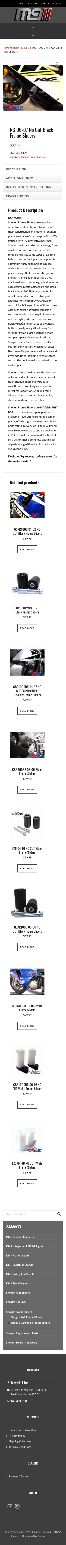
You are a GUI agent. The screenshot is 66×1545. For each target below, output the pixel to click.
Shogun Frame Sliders (23, 47)
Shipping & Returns (20, 1441)
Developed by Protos (33, 1535)
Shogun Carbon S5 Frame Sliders (30, 1322)
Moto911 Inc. (20, 1382)
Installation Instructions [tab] (28, 187)
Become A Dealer (19, 1476)
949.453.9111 (18, 1401)
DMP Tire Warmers (17, 1283)
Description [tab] (16, 169)
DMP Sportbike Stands (19, 1264)
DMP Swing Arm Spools (20, 1274)
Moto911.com (33, 14)
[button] (33, 27)
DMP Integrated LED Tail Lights (24, 1246)
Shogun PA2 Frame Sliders (26, 1317)
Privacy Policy (17, 1435)
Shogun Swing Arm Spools (21, 1342)
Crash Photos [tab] (17, 196)
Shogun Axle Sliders (18, 1292)
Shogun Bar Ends (16, 1301)
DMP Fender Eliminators (21, 1237)
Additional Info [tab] (19, 178)
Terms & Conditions (20, 1446)
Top (56, 1531)
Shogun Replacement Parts (22, 1333)
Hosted (15, 1535)
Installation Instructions (23, 1430)
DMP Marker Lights (17, 1255)
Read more (27, 549)
